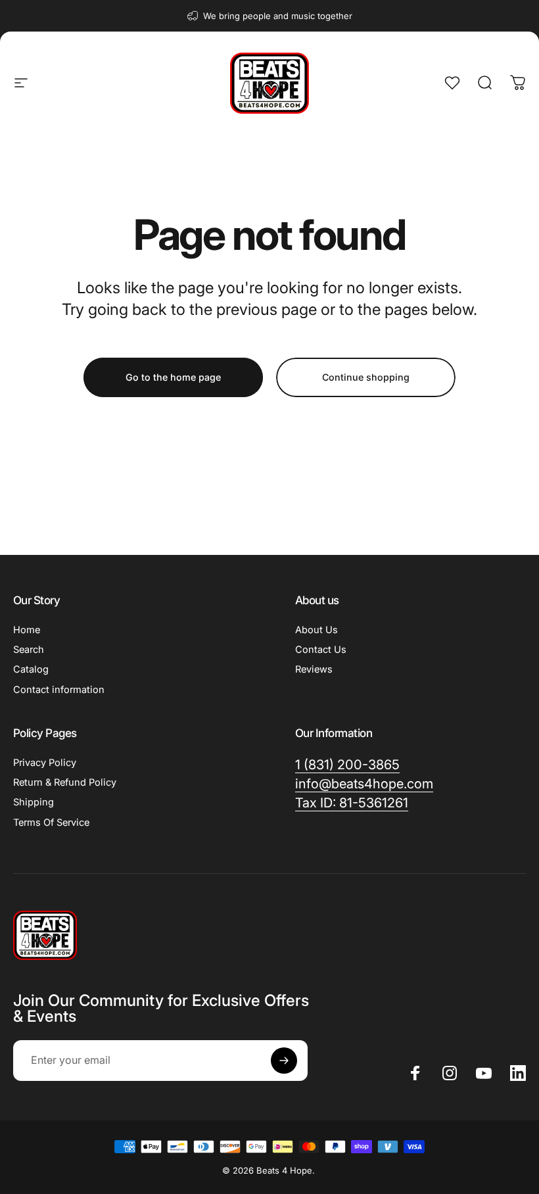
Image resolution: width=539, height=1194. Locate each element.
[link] (351, 803)
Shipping (33, 802)
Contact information (59, 690)
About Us (316, 630)
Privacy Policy (44, 763)
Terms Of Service (51, 822)
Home (26, 630)
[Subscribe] (284, 1060)
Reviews (314, 669)
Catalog (31, 669)
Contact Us (320, 650)
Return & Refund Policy (64, 782)
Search (28, 650)
